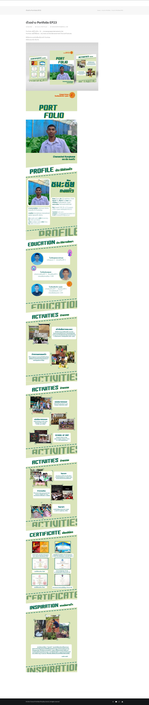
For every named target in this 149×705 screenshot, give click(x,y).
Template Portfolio (126, 3)
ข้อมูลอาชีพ (84, 3)
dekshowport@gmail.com (60, 27)
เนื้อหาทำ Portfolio (46, 3)
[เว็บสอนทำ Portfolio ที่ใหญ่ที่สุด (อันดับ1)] (17, 3)
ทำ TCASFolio (74, 3)
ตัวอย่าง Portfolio (61, 3)
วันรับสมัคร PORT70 (111, 3)
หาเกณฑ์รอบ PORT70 (96, 3)
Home (35, 3)
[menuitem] (36, 3)
